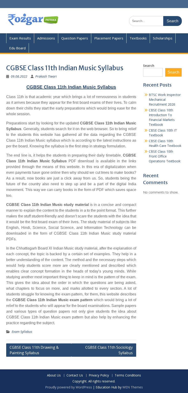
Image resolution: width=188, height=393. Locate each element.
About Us (54, 375)
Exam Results (20, 38)
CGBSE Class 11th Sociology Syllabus (109, 350)
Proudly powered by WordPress (68, 387)
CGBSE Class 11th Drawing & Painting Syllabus (34, 350)
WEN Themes (132, 387)
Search (148, 65)
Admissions (46, 38)
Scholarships (162, 38)
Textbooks (138, 38)
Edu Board (17, 48)
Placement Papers (108, 38)
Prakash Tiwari (46, 76)
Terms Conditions (128, 375)
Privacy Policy (99, 375)
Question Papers (74, 38)
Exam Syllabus (22, 331)
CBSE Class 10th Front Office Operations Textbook (164, 156)
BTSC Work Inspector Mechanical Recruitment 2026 (165, 100)
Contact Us (74, 375)
